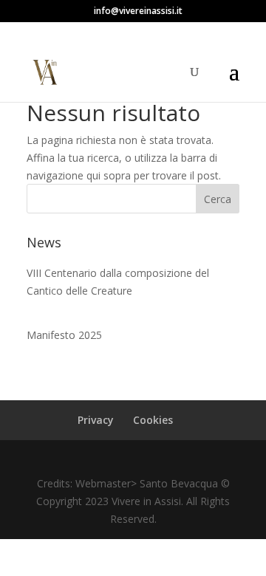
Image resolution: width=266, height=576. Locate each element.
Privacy (96, 420)
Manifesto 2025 (64, 335)
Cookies (153, 420)
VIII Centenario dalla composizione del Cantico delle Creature (118, 282)
